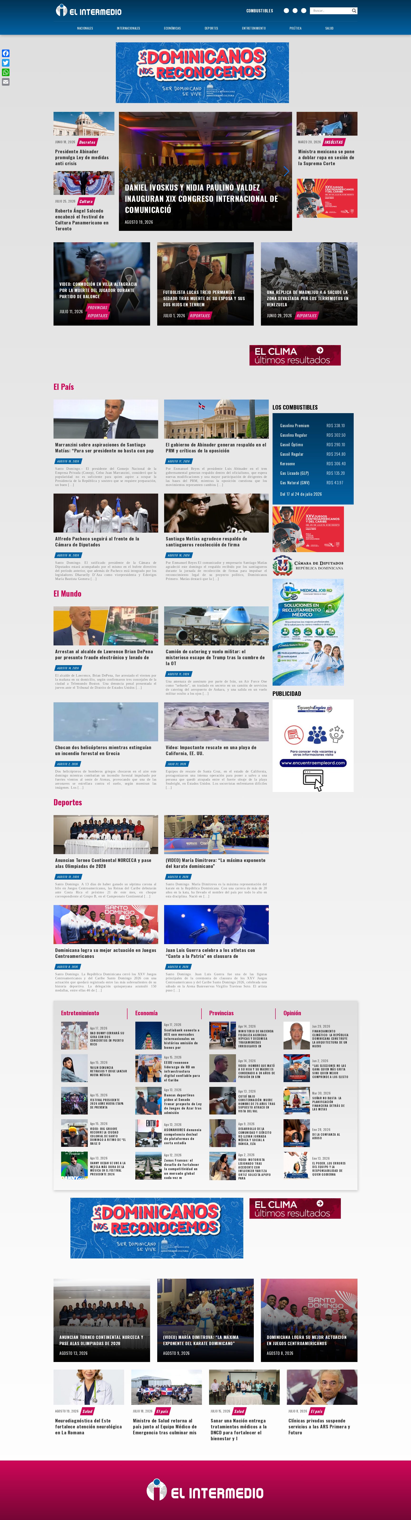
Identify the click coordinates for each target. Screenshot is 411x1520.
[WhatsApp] (5, 72)
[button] (286, 171)
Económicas (172, 28)
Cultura (86, 201)
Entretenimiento (254, 28)
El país (162, 1411)
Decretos (88, 142)
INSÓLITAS (334, 142)
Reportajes (97, 315)
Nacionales (85, 28)
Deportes (211, 28)
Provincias (97, 307)
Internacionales (129, 28)
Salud (329, 28)
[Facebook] (5, 53)
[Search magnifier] (354, 10)
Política (296, 28)
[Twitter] (5, 63)
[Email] (5, 82)
